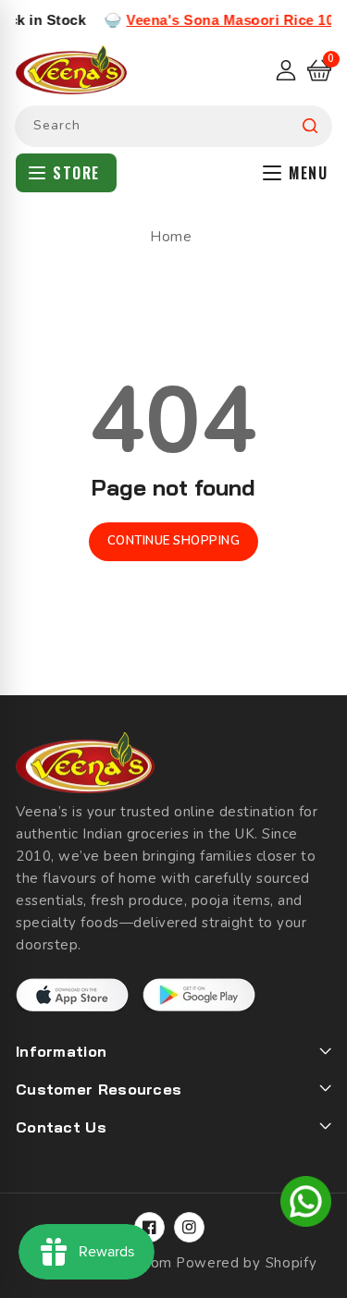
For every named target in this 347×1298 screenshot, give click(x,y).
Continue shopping (174, 541)
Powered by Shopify (246, 1263)
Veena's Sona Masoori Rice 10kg (229, 20)
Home (171, 236)
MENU (308, 173)
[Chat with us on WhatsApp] (305, 1204)
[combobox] (173, 126)
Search (309, 126)
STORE (76, 173)
